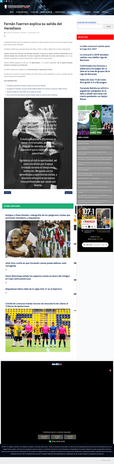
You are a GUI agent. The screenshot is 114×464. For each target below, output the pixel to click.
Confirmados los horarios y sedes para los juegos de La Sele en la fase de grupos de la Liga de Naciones (95, 70)
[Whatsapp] (11, 1)
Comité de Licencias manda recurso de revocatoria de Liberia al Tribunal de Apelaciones (36, 305)
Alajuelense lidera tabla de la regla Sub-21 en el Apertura (33, 289)
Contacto (105, 12)
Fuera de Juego (60, 12)
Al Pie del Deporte (74, 12)
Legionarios (86, 12)
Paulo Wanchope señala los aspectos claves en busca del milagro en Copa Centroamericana (37, 277)
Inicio (11, 12)
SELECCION (34, 12)
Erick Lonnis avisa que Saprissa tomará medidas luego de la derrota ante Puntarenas (32, 95)
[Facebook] (4, 1)
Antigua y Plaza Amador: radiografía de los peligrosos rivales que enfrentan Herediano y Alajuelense (37, 216)
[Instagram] (9, 1)
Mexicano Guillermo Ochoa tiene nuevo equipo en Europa (24, 92)
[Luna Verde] (95, 120)
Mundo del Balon (46, 12)
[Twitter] (1, 1)
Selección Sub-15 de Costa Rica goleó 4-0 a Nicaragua (93, 81)
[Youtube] (6, 1)
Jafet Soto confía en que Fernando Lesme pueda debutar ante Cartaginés (35, 264)
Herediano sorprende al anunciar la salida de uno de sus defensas (26, 86)
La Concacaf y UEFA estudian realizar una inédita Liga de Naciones (94, 57)
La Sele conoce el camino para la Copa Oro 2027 (95, 47)
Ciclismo (96, 12)
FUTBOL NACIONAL (21, 12)
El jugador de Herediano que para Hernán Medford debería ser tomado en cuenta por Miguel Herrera (37, 89)
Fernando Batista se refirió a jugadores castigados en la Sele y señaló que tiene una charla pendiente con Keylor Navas (94, 93)
